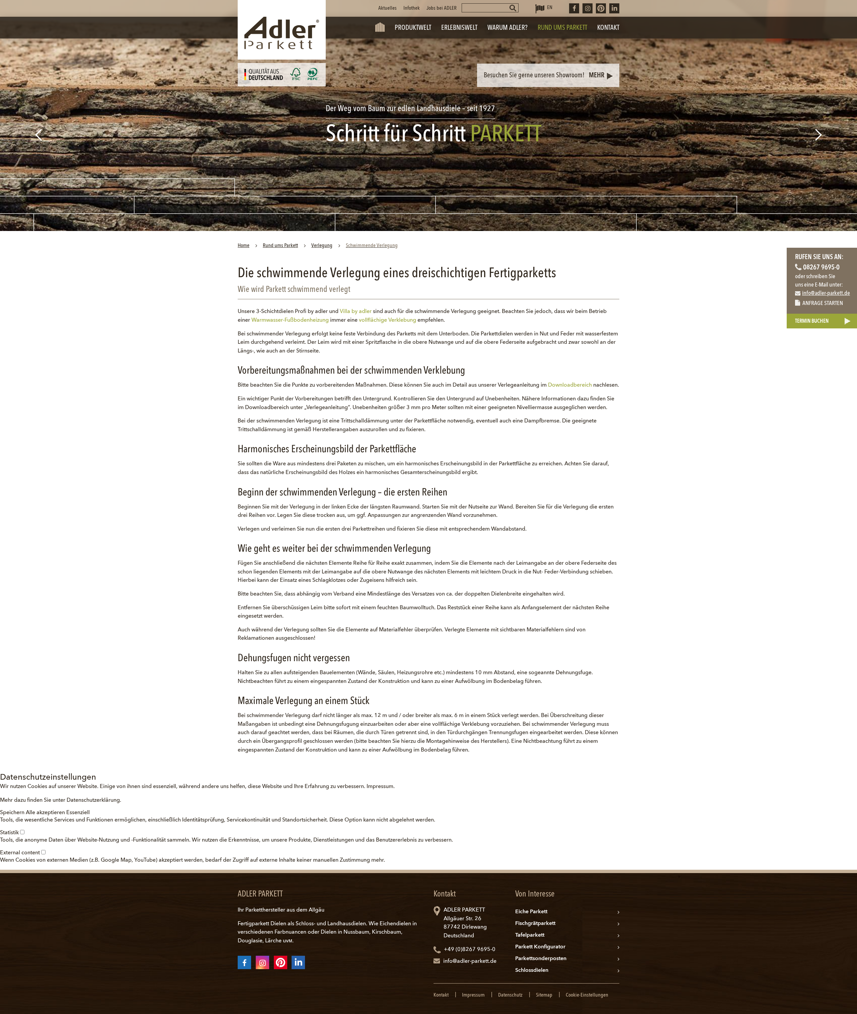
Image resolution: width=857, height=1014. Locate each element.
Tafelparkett (529, 935)
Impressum (380, 786)
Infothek (411, 8)
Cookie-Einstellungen (587, 995)
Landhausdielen (346, 924)
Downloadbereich (570, 385)
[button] (13, 812)
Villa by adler (356, 311)
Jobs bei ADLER (441, 8)
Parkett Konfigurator (540, 947)
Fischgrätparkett (535, 923)
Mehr (596, 75)
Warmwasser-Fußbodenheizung (290, 320)
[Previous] (37, 135)
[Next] (819, 135)
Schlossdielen (531, 970)
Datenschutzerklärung (93, 800)
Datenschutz (510, 995)
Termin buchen (812, 321)
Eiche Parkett (531, 912)
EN (549, 7)
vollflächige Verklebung (387, 320)
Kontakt (441, 995)
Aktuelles (387, 8)
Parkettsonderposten (540, 958)
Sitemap (544, 995)
